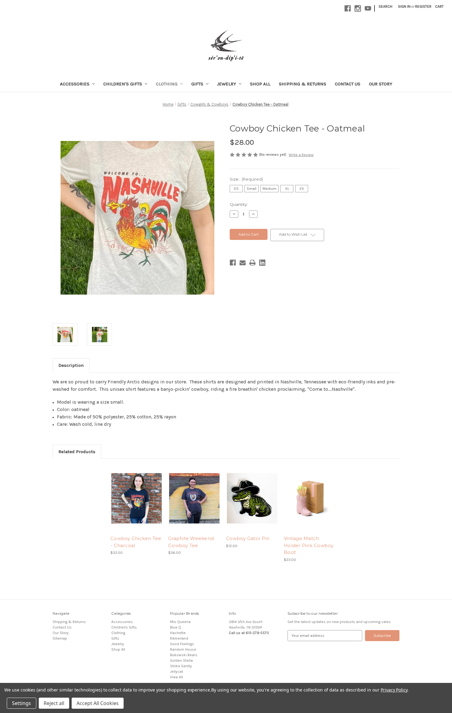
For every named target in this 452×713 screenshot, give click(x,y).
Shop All (260, 84)
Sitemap (60, 638)
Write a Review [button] (301, 155)
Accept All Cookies (98, 703)
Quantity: (239, 204)
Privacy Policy (394, 690)
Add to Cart (252, 503)
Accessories (74, 84)
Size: (246, 179)
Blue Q (175, 627)
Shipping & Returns (302, 84)
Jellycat (176, 671)
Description (71, 365)
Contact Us (347, 84)
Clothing (166, 84)
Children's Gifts (122, 84)
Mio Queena (180, 622)
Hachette (178, 633)
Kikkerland (179, 638)
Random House (183, 649)
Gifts (197, 84)
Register (423, 6)
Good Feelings (182, 644)
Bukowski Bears (183, 655)
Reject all (54, 703)
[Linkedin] (262, 262)
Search (385, 6)
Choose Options (136, 503)
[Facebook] (233, 262)
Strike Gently (181, 666)
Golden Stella (181, 660)
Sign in (404, 6)
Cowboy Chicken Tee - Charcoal (135, 541)
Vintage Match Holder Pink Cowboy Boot (309, 545)
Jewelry (226, 84)
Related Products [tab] (76, 451)
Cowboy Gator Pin (247, 538)
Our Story (380, 84)
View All (176, 677)
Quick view (131, 493)
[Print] (252, 262)
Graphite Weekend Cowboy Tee (191, 541)
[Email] (243, 262)
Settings (21, 703)
